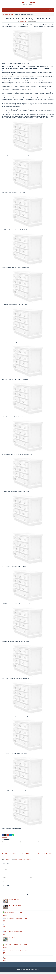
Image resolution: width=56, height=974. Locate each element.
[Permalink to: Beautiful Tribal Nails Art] (28, 847)
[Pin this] (8, 835)
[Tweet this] (5, 835)
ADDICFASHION (28, 2)
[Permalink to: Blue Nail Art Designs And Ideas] (10, 847)
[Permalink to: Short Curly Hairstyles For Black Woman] (46, 847)
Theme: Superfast (35, 969)
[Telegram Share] (10, 835)
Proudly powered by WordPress (23, 969)
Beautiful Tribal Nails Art (25, 853)
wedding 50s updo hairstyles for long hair (23, 859)
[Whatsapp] (13, 835)
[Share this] (3, 835)
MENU (52, 9)
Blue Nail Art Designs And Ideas (9, 853)
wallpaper (8, 859)
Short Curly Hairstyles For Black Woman (45, 854)
